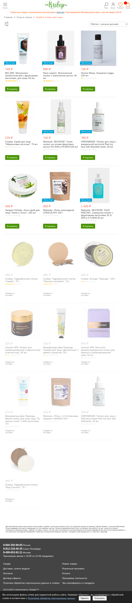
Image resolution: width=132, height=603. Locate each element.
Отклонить (99, 598)
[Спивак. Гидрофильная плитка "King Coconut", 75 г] (23, 476)
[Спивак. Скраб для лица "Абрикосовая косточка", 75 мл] (23, 133)
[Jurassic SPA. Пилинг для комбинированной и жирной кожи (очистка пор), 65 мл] (23, 339)
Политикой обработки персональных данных (51, 598)
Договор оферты (12, 578)
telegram (61, 12)
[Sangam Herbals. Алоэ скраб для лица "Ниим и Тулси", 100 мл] (23, 202)
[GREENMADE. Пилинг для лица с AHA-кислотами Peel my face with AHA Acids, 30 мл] (98, 408)
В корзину (12, 89)
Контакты (8, 573)
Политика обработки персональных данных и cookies (31, 583)
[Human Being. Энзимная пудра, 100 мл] (98, 65)
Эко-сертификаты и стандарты (78, 583)
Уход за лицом (24, 17)
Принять (85, 598)
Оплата (66, 573)
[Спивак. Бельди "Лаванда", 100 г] (98, 270)
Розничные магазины (73, 568)
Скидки (7, 563)
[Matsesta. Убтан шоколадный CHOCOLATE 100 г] (61, 202)
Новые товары (69, 563)
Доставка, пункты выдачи (16, 568)
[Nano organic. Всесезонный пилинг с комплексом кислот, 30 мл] (61, 65)
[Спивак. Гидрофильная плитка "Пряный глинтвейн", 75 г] (61, 270)
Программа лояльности (74, 578)
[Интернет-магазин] (56, 8)
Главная (8, 17)
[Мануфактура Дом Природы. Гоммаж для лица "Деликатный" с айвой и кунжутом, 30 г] (61, 339)
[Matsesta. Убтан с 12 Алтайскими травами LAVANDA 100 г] (61, 408)
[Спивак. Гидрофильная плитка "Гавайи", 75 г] (23, 270)
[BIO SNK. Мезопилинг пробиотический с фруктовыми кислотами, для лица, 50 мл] (23, 65)
